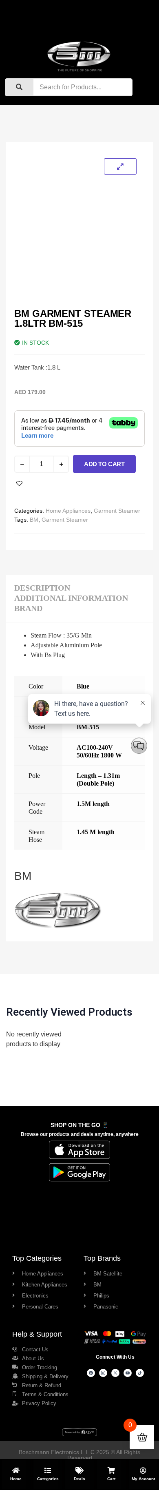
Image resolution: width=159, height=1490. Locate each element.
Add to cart (104, 464)
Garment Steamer (117, 510)
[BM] (58, 928)
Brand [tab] (28, 608)
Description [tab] (42, 587)
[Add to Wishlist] (19, 483)
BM (34, 519)
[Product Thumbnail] (120, 166)
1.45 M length (96, 831)
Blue (83, 686)
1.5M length (93, 803)
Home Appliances (68, 510)
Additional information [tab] (71, 597)
